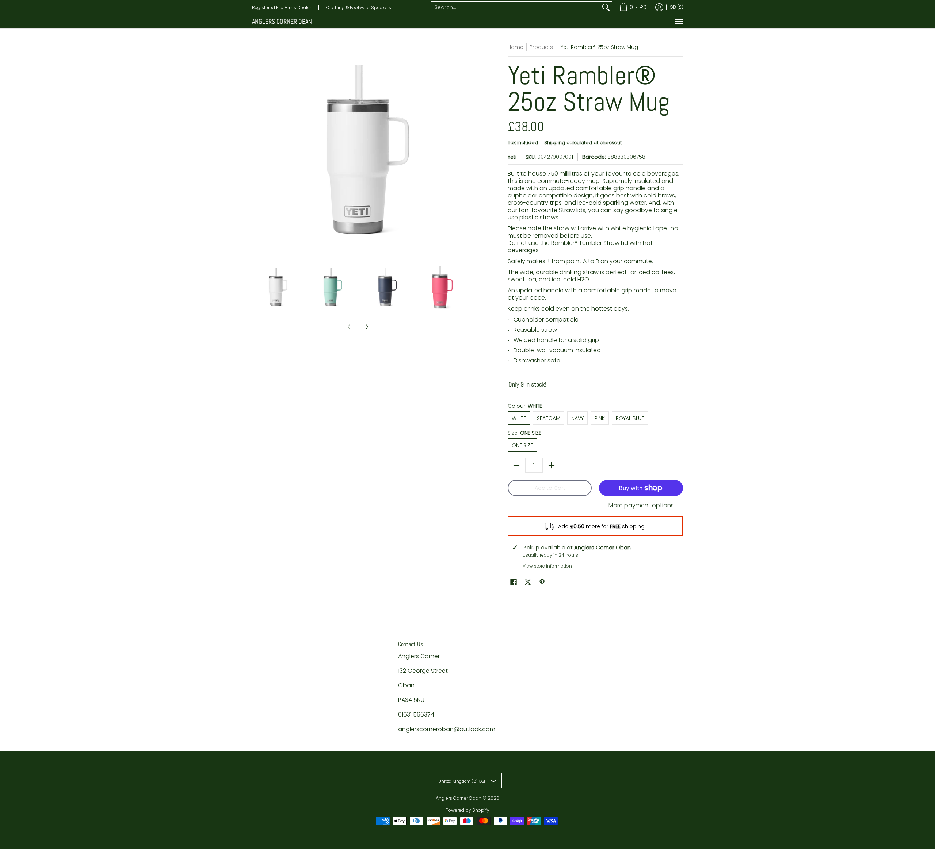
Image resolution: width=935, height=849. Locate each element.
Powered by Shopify (467, 810)
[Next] (459, 149)
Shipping (554, 142)
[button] (513, 582)
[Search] (606, 7)
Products (541, 47)
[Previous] (257, 149)
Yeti (512, 157)
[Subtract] (516, 465)
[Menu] (678, 21)
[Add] (551, 465)
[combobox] (515, 7)
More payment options (641, 505)
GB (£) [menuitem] (676, 7)
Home (515, 47)
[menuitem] (633, 7)
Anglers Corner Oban (282, 21)
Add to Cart (550, 488)
